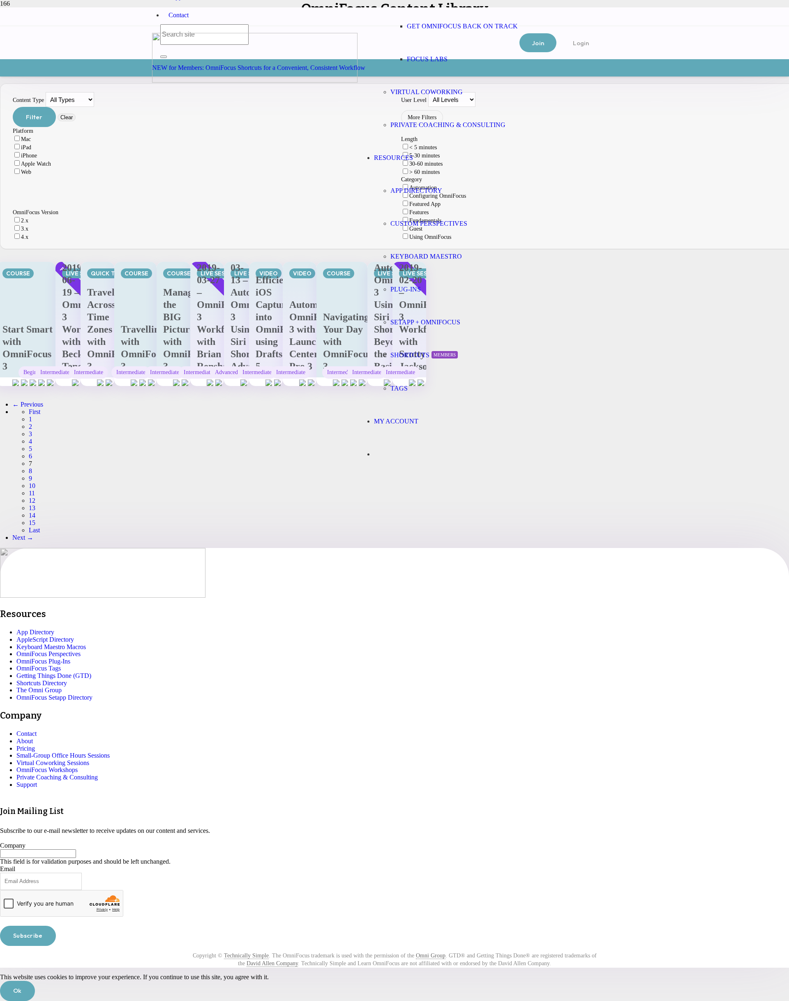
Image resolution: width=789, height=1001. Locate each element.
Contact (178, 15)
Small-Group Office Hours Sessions (63, 755)
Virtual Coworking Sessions (52, 762)
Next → (22, 537)
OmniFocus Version (35, 212)
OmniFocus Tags (38, 668)
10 (32, 485)
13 (32, 507)
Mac (26, 139)
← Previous (27, 404)
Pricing (25, 748)
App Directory (35, 632)
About (24, 740)
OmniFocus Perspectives (48, 653)
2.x (24, 220)
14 (32, 515)
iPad (26, 147)
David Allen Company (272, 963)
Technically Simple (246, 955)
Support (26, 784)
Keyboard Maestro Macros (51, 646)
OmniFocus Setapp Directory (54, 697)
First (34, 411)
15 (32, 522)
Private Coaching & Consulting (57, 777)
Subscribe (28, 935)
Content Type (28, 100)
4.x (24, 237)
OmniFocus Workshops (47, 769)
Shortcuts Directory (41, 683)
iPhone (29, 156)
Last (34, 530)
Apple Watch (36, 164)
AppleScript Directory (45, 639)
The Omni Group (39, 690)
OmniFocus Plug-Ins (43, 661)
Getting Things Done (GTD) (53, 675)
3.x (24, 229)
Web (26, 172)
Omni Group (430, 955)
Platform (23, 131)
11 (32, 493)
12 (32, 500)
